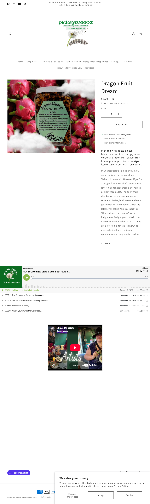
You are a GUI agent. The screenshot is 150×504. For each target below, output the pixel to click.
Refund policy (46, 497)
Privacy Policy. (121, 486)
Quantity (105, 108)
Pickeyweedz (18, 497)
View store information (115, 142)
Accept (101, 495)
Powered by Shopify (30, 497)
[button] (10, 34)
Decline (129, 495)
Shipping (105, 103)
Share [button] (107, 243)
